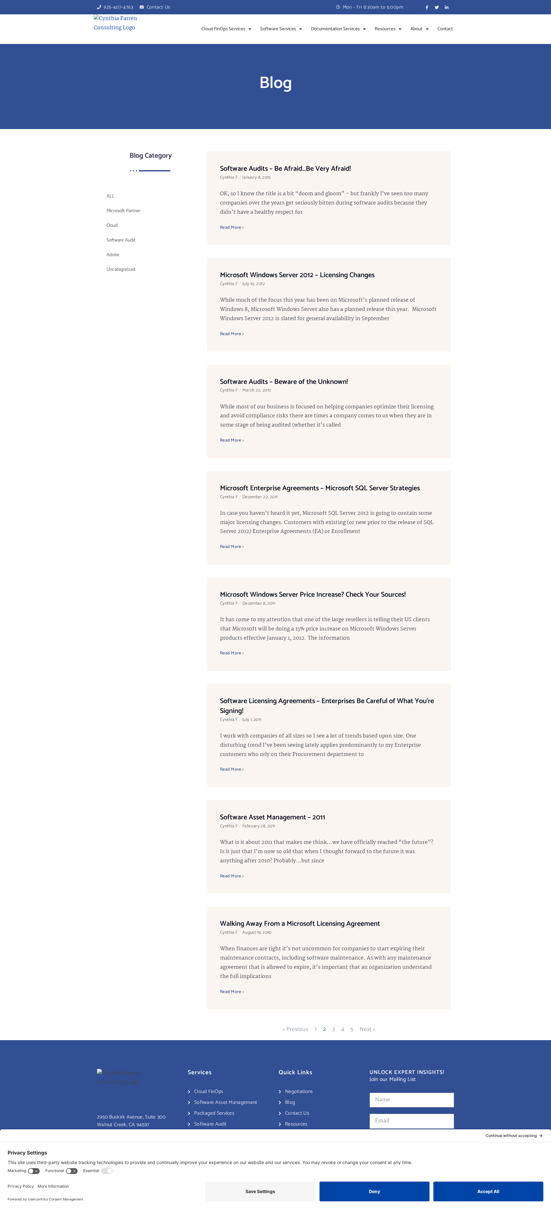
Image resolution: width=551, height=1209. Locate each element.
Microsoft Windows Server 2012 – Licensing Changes (297, 275)
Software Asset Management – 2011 (272, 817)
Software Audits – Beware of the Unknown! (284, 382)
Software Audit (121, 240)
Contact (445, 29)
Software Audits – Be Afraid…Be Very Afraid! (285, 169)
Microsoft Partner (123, 211)
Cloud (112, 225)
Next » (368, 1029)
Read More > (232, 227)
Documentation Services (335, 29)
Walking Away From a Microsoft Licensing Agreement (300, 924)
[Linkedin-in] (447, 7)
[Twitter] (437, 7)
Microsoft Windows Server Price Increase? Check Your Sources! (313, 595)
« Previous (295, 1029)
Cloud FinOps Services (223, 29)
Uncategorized (121, 269)
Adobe (113, 255)
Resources (385, 29)
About (416, 29)
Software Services (278, 29)
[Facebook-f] (427, 7)
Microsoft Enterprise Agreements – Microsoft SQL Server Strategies (320, 488)
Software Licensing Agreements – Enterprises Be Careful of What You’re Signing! (327, 706)
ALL (110, 196)
